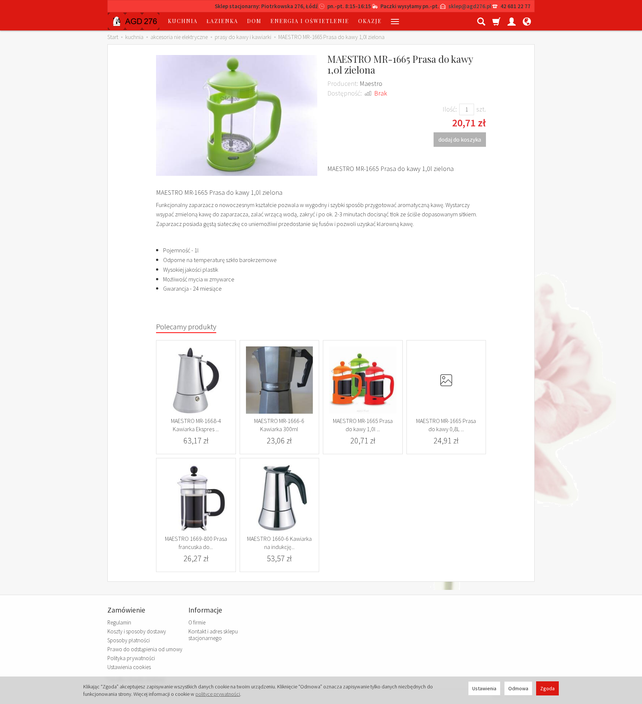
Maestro (371, 83)
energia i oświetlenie (309, 21)
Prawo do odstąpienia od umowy (144, 649)
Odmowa (518, 688)
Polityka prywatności (131, 658)
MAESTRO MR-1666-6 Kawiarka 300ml (279, 425)
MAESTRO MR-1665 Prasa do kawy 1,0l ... (363, 425)
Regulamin (119, 622)
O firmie (196, 622)
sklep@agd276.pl (469, 6)
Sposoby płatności (128, 640)
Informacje (205, 610)
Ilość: (449, 109)
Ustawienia (484, 688)
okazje (370, 21)
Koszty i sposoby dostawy (136, 631)
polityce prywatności (217, 694)
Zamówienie (126, 610)
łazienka (222, 21)
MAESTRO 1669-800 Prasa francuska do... (196, 542)
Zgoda (547, 688)
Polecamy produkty (186, 327)
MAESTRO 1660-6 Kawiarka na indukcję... (279, 542)
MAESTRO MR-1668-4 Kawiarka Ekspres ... (196, 425)
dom (254, 21)
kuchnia (183, 21)
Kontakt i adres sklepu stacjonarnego (213, 635)
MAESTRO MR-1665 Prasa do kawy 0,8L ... (446, 425)
